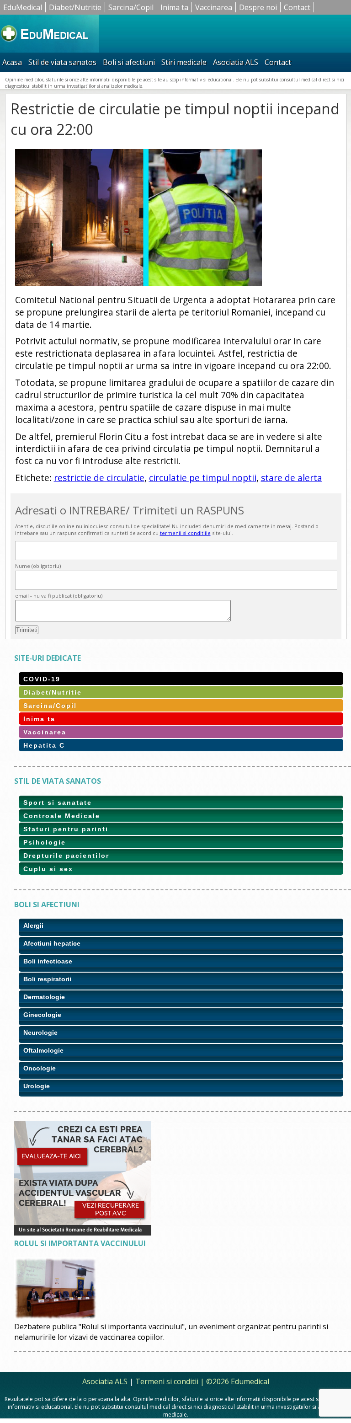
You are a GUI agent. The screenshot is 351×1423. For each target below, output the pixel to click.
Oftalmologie (43, 1050)
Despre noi (258, 7)
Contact (297, 7)
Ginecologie (42, 1014)
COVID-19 (41, 679)
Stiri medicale (184, 62)
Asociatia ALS (235, 62)
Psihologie (44, 842)
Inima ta (174, 7)
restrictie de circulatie (99, 477)
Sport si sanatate (57, 802)
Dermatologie (44, 996)
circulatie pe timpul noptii (202, 477)
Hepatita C (44, 745)
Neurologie (40, 1032)
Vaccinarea (213, 7)
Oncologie (39, 1068)
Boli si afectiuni (129, 62)
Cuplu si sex (48, 868)
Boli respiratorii (47, 979)
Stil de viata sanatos (62, 62)
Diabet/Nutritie (75, 7)
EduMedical (22, 7)
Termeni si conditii (166, 1381)
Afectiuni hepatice (51, 943)
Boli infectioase (47, 961)
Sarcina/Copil (131, 7)
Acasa (12, 62)
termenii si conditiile (185, 533)
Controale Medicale (61, 815)
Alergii (33, 925)
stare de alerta (291, 477)
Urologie (36, 1086)
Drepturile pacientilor (66, 855)
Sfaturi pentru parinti (65, 829)
